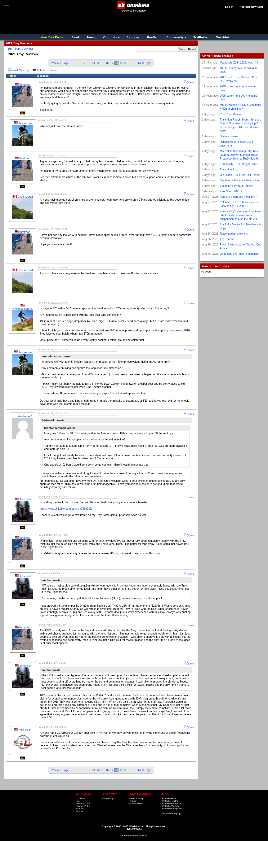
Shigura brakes (229, 136)
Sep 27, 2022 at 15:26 (57, 349)
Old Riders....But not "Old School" (240, 175)
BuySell (153, 37)
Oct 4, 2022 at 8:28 (56, 663)
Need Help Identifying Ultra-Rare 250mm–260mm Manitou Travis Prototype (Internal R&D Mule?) (239, 154)
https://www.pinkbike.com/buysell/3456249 (65, 508)
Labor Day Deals (51, 37)
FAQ (78, 801)
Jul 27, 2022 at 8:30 (56, 155)
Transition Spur (229, 169)
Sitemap (80, 811)
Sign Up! (80, 808)
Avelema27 (25, 416)
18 (116, 63)
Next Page (144, 63)
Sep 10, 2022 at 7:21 (56, 229)
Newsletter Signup (171, 813)
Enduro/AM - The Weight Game (239, 164)
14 (98, 63)
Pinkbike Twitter (170, 801)
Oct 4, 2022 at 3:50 (56, 624)
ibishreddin (25, 123)
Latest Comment (46, 70)
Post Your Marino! (231, 114)
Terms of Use (83, 803)
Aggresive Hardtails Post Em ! (238, 196)
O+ (22, 113)
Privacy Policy (83, 806)
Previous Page (60, 63)
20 (125, 63)
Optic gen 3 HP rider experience (239, 253)
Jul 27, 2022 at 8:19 (56, 120)
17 (111, 63)
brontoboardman (22, 308)
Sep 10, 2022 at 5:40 (56, 194)
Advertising (107, 798)
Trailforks (200, 37)
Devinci (28, 48)
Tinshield (25, 499)
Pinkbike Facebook (172, 803)
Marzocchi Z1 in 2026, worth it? (239, 62)
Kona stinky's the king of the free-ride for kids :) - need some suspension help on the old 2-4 (240, 215)
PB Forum (14, 48)
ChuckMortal (25, 196)
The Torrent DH (229, 239)
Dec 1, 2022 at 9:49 (56, 727)
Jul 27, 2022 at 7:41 (56, 82)
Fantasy (133, 37)
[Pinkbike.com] (134, 5)
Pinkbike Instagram (172, 808)
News (91, 37)
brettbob (25, 84)
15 (102, 63)
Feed (75, 37)
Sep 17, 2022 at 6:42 (56, 267)
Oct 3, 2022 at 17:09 (56, 535)
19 (121, 63)
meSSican (25, 729)
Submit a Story (136, 798)
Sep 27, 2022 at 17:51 (57, 413)
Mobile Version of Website (134, 835)
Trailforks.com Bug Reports (236, 185)
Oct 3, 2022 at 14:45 (56, 496)
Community (175, 37)
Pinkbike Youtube (170, 806)
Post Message (21, 70)
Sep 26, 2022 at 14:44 (57, 302)
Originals (110, 37)
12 (88, 63)
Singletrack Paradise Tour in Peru (240, 180)
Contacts (80, 798)
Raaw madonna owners (234, 233)
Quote (190, 82)
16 (107, 63)
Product (133, 801)
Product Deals (136, 803)
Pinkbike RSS (169, 798)
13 (93, 63)
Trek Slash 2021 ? (231, 191)
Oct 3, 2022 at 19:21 (56, 573)
